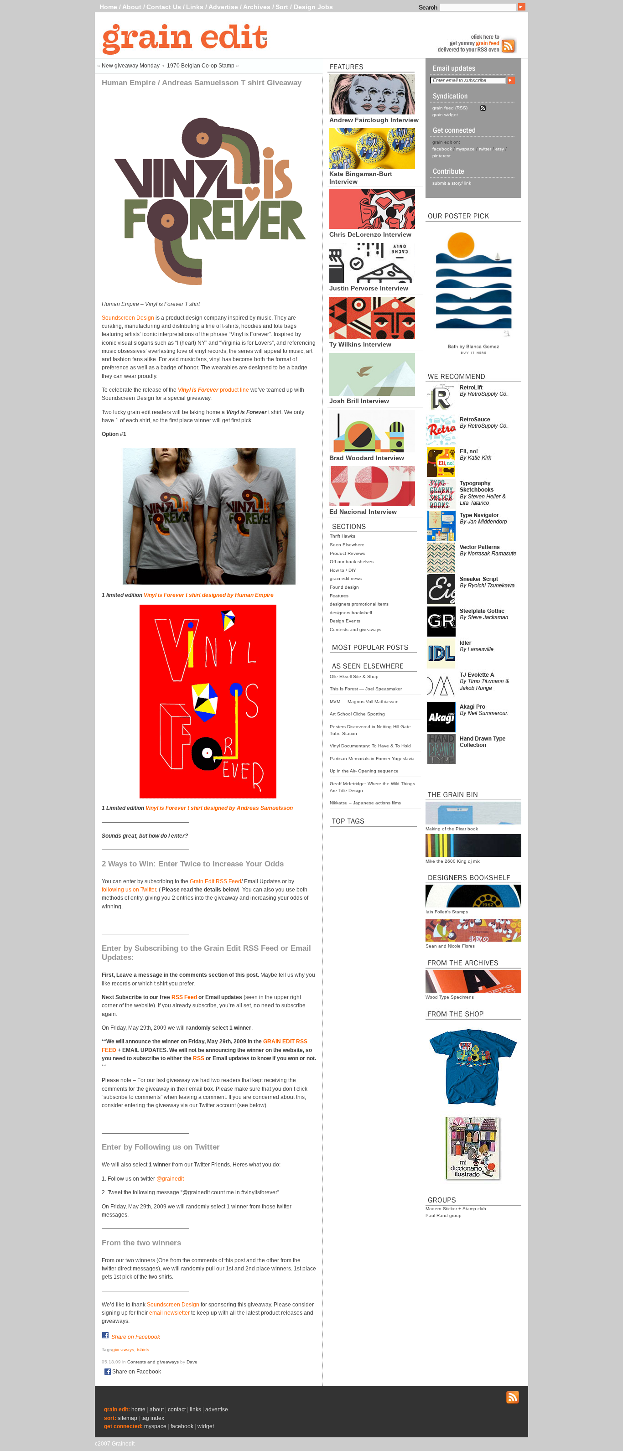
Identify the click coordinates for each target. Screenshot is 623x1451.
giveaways (123, 1349)
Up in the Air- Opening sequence (364, 770)
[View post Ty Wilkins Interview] (372, 337)
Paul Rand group (444, 1215)
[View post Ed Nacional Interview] (372, 504)
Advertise (223, 6)
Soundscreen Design (128, 318)
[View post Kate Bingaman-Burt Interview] (372, 166)
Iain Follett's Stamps (447, 911)
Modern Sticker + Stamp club (456, 1208)
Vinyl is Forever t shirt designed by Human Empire (209, 595)
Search (428, 7)
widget (205, 1426)
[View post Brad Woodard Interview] (372, 450)
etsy (499, 148)
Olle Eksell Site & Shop (354, 676)
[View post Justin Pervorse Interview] (372, 281)
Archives (256, 6)
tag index (152, 1418)
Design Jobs (313, 6)
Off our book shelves (352, 561)
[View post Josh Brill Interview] (372, 393)
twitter (485, 148)
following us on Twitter (129, 889)
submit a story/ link (451, 183)
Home (108, 6)
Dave (192, 1361)
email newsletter (169, 1313)
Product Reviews (347, 553)
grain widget (445, 114)
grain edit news (346, 578)
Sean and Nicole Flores (450, 945)
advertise (216, 1409)
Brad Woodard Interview (366, 457)
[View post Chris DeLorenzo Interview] (372, 226)
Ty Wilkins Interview (360, 344)
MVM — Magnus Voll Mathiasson (364, 701)
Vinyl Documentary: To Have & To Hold (370, 745)
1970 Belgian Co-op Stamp (200, 65)
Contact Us (163, 6)
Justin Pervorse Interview (368, 288)
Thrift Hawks (342, 536)
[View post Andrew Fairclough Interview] (372, 112)
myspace (465, 148)
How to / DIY (343, 570)
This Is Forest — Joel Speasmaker (366, 688)
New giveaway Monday (131, 65)
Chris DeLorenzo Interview (370, 234)
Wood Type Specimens (450, 997)
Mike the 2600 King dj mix (453, 861)
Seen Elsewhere (347, 544)
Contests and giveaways (355, 629)
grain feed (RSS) (449, 107)
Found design (344, 587)
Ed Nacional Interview (363, 511)
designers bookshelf (351, 612)
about (157, 1409)
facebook (442, 148)
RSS (198, 1058)
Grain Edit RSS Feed (215, 881)
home (138, 1409)
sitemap (127, 1418)
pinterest (441, 155)
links (195, 1409)
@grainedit (170, 1179)
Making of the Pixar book (452, 828)
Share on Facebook (135, 1337)
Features (339, 595)
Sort (281, 6)
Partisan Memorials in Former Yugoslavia (372, 758)
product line (213, 390)
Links (194, 6)
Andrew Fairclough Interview (374, 120)
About (131, 6)
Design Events (345, 620)
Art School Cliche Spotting (357, 713)
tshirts (143, 1349)
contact (177, 1409)
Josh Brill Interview (359, 400)
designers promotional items (359, 603)
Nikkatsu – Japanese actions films (365, 802)
